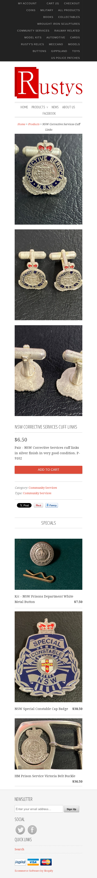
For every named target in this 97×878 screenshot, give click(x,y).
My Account (27, 3)
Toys (76, 51)
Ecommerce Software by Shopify (34, 870)
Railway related (67, 30)
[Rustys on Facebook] (32, 834)
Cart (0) (53, 3)
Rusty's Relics (32, 44)
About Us (68, 107)
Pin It (38, 505)
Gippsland (59, 51)
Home (24, 107)
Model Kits (33, 37)
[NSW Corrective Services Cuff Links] (48, 180)
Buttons (39, 51)
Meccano (56, 44)
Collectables (69, 17)
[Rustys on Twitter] (21, 834)
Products (40, 107)
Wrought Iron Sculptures (58, 23)
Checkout (72, 3)
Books (48, 17)
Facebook (49, 113)
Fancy (51, 505)
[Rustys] (48, 83)
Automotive (55, 37)
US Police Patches (65, 58)
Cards (75, 37)
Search (19, 849)
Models (74, 44)
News (55, 107)
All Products (69, 10)
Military (46, 10)
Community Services (33, 30)
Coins (30, 10)
